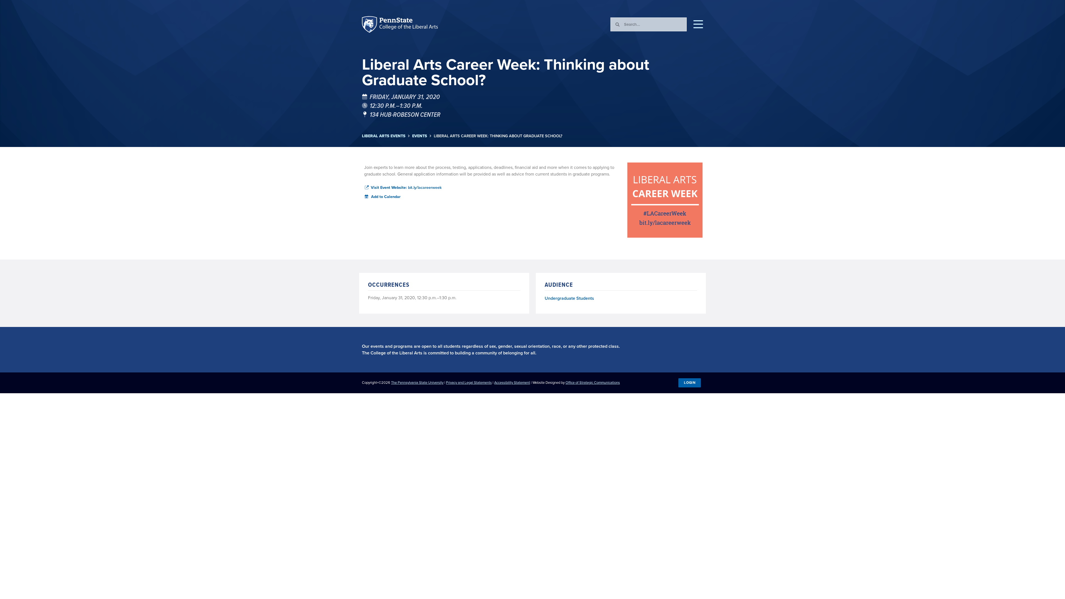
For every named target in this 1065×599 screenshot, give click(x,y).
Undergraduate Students (569, 298)
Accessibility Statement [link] (512, 382)
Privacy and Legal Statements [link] (469, 382)
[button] (698, 24)
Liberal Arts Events (383, 136)
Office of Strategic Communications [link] (593, 382)
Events (419, 136)
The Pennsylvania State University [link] (417, 382)
